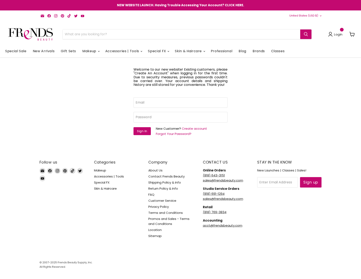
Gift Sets (68, 51)
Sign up (310, 182)
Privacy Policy (158, 206)
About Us (155, 170)
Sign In (142, 131)
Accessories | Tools (122, 51)
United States (303, 16)
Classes (278, 51)
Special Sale (16, 51)
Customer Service (162, 200)
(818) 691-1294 (214, 193)
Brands (259, 51)
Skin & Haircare (189, 51)
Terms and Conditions (165, 213)
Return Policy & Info (163, 188)
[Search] (305, 34)
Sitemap (155, 236)
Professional (222, 51)
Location (155, 230)
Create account (194, 128)
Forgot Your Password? (173, 134)
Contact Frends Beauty (166, 176)
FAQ (151, 194)
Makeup (89, 51)
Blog (242, 51)
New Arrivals (44, 51)
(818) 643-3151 (214, 175)
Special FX (157, 51)
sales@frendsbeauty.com (223, 180)
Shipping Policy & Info (164, 182)
